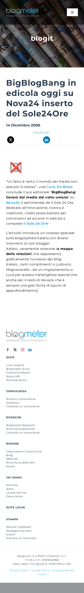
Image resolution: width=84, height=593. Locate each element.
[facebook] (8, 349)
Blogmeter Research (20, 425)
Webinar (12, 458)
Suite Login (15, 507)
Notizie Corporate (18, 526)
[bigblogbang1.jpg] (16, 163)
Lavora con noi (16, 492)
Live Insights (15, 365)
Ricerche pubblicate (20, 428)
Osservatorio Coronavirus (24, 451)
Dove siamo (14, 496)
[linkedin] (30, 349)
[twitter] (15, 349)
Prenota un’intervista (21, 538)
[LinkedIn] (46, 139)
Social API (13, 376)
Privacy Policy (19, 570)
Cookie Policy (40, 570)
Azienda (12, 485)
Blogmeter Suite (18, 368)
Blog (9, 455)
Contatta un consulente (23, 406)
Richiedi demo (16, 380)
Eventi (10, 466)
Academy (12, 402)
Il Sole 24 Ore (35, 223)
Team (10, 489)
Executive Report (18, 372)
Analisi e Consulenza (21, 399)
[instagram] (22, 349)
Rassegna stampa (18, 530)
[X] (10, 139)
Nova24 (13, 203)
